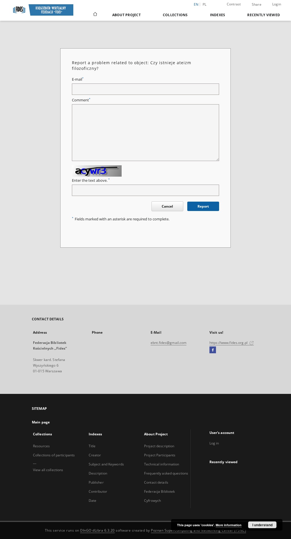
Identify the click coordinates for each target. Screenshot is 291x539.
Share (256, 4)
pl (205, 4)
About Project (126, 14)
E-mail (78, 79)
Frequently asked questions (166, 473)
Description (98, 473)
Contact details (156, 482)
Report (203, 206)
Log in (214, 443)
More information (229, 525)
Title (92, 446)
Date (92, 500)
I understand (262, 524)
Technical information (161, 464)
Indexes (217, 14)
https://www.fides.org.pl (228, 342)
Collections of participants (54, 455)
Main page (41, 422)
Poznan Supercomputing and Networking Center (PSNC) (198, 530)
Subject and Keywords (106, 464)
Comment (81, 100)
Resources (41, 446)
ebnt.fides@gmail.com (168, 342)
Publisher (96, 482)
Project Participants (159, 455)
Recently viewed (263, 14)
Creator (95, 455)
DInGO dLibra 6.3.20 (97, 530)
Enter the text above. (91, 180)
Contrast (234, 4)
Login (276, 4)
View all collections (48, 469)
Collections (175, 14)
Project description (159, 446)
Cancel (167, 206)
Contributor (98, 491)
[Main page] (94, 15)
